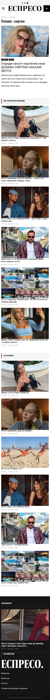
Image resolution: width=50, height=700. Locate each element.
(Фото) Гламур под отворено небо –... (16, 583)
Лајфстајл (5, 59)
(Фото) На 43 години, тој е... (12, 469)
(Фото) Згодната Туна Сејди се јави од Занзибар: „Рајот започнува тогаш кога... (22, 644)
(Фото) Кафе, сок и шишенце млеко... (16, 507)
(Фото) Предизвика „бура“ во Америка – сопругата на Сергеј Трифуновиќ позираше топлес (22, 179)
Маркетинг (5, 678)
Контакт (4, 683)
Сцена (11, 59)
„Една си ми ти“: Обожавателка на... (15, 545)
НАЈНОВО (8, 355)
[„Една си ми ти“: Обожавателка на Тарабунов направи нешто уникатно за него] (25, 242)
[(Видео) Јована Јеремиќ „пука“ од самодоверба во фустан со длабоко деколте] (25, 323)
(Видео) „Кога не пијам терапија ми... (15, 392)
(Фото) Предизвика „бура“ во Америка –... (17, 431)
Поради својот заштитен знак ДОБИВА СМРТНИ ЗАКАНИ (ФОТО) (23, 67)
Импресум (5, 673)
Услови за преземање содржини (14, 688)
